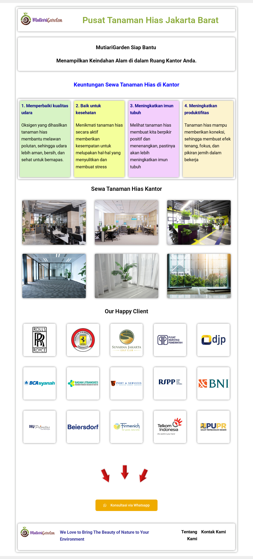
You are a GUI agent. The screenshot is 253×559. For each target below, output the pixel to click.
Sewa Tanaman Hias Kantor (126, 188)
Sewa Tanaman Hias (130, 84)
